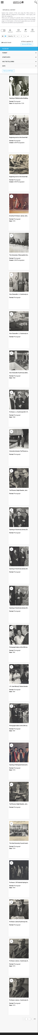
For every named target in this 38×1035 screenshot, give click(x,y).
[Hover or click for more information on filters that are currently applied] (32, 41)
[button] (18, 30)
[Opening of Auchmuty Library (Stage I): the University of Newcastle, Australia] (19, 517)
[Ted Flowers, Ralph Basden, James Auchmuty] (19, 478)
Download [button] (10, 31)
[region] (19, 60)
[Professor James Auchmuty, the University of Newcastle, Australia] (19, 909)
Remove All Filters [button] (27, 44)
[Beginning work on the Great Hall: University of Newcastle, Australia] (19, 125)
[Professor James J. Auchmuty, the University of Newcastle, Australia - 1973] (19, 948)
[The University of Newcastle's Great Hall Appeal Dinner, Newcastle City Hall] (19, 243)
